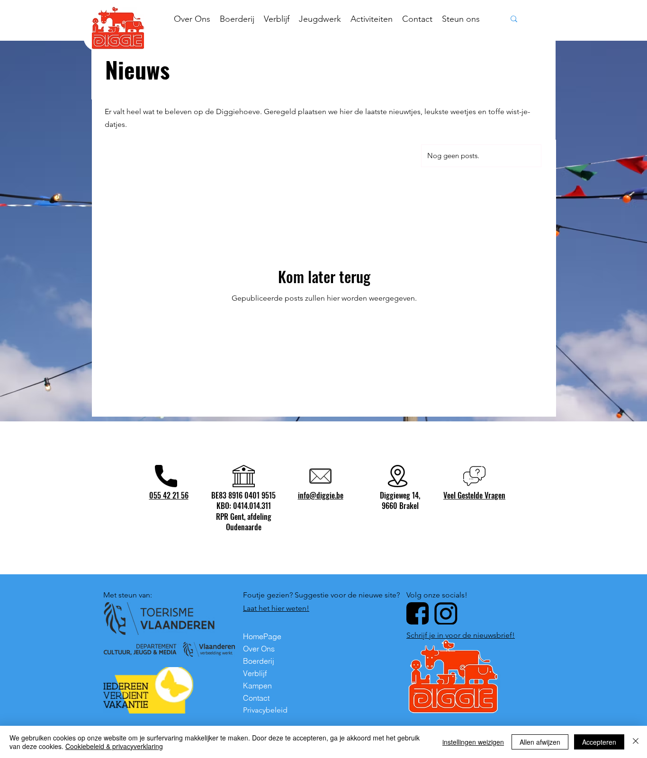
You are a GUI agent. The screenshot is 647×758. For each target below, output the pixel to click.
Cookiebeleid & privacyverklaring (114, 746)
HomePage (262, 636)
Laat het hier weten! (276, 608)
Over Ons (259, 648)
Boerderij (258, 661)
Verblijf (255, 673)
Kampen (257, 685)
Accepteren (599, 742)
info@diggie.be (320, 495)
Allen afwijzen (540, 742)
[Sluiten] (635, 741)
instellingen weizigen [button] (473, 742)
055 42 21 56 (169, 495)
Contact (256, 698)
